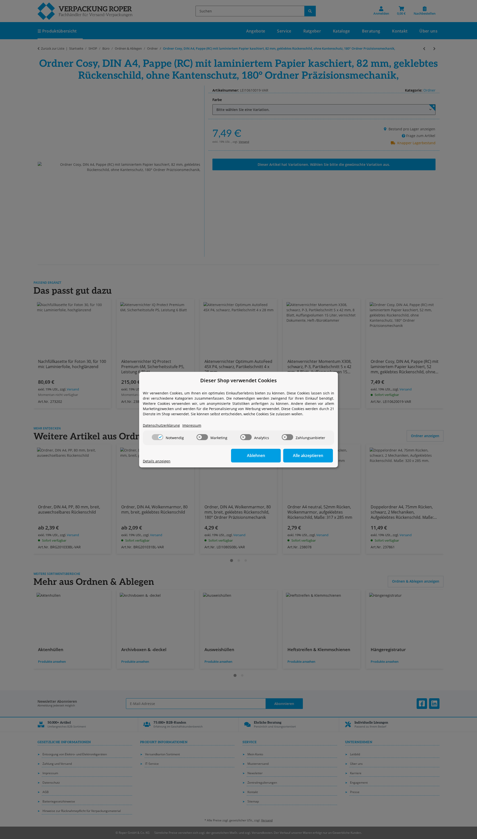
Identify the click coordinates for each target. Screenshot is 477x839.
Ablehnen (256, 455)
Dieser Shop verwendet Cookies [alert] (238, 380)
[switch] (157, 437)
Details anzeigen (156, 461)
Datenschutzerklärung (161, 425)
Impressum (191, 425)
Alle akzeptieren (308, 455)
